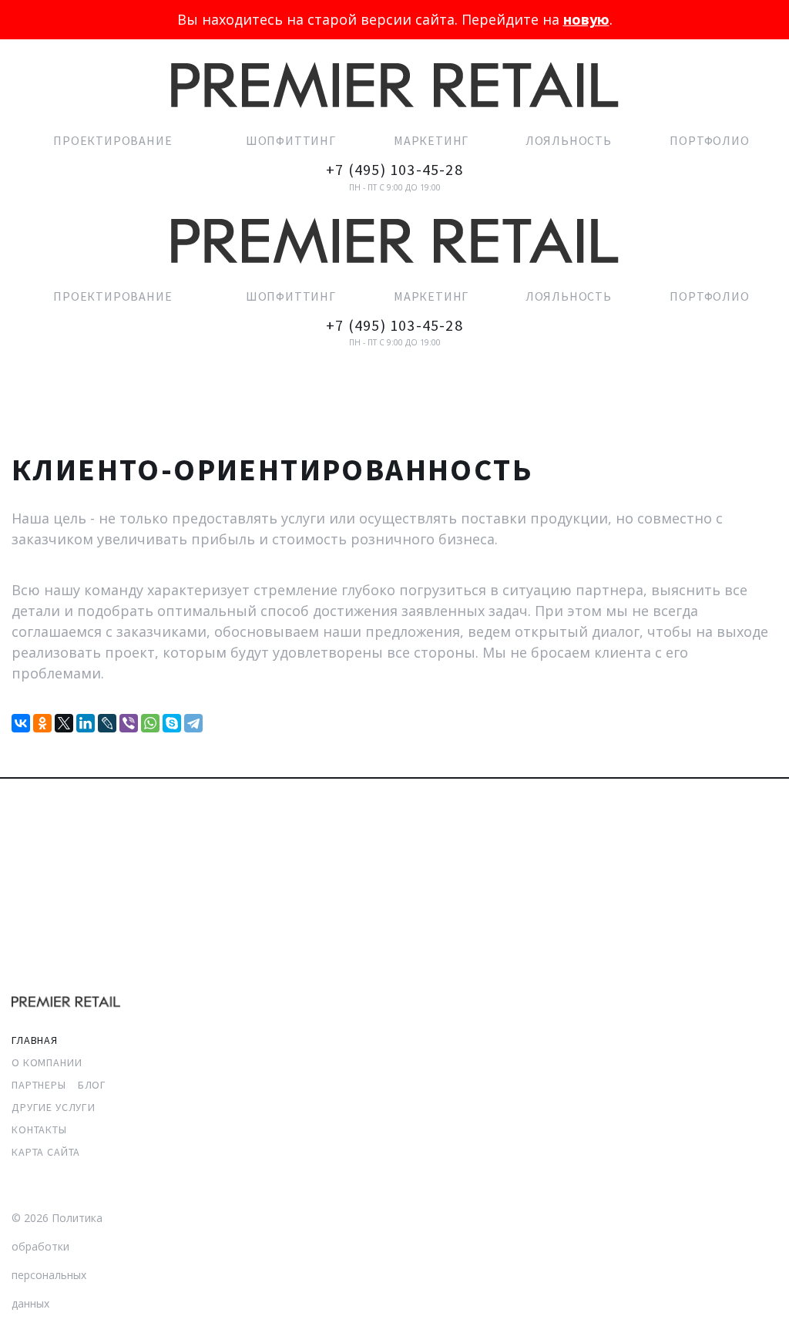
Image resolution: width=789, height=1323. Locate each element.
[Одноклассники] (42, 723)
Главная (35, 1040)
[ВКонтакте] (21, 723)
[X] (64, 723)
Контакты (39, 1129)
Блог (92, 1085)
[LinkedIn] (85, 723)
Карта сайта (46, 1152)
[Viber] (128, 723)
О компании (47, 1062)
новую (586, 19)
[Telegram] (193, 723)
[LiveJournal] (107, 723)
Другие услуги (54, 1107)
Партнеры (39, 1085)
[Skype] (172, 723)
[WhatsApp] (150, 723)
